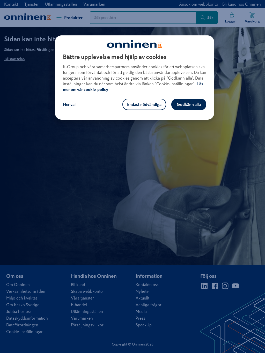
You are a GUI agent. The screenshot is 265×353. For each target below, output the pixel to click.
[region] (134, 77)
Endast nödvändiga (144, 104)
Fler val (69, 104)
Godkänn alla (189, 104)
